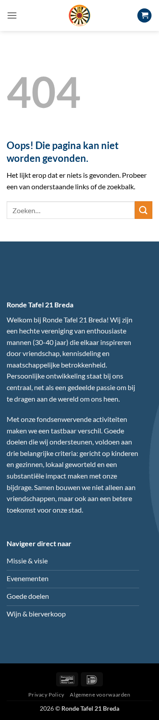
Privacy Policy (46, 694)
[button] (12, 15)
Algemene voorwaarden (100, 694)
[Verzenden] (143, 209)
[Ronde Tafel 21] (79, 15)
